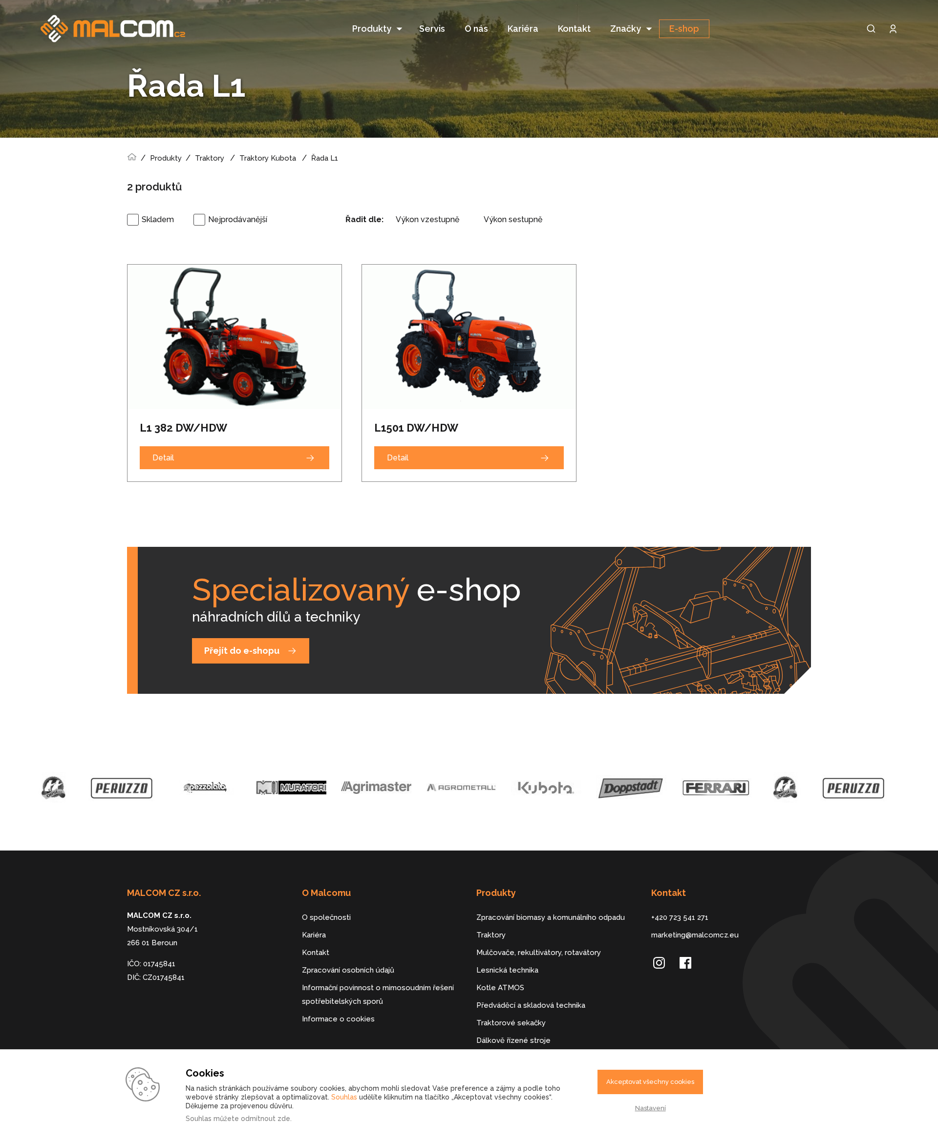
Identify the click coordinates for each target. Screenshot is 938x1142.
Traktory (209, 158)
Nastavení (650, 1108)
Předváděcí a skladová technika (530, 1005)
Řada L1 (324, 158)
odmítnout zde (265, 1118)
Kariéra (523, 28)
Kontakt (574, 28)
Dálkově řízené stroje (513, 1040)
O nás (476, 28)
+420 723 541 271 (679, 917)
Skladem (158, 219)
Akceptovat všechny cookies (650, 1081)
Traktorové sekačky (511, 1022)
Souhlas (344, 1097)
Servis (432, 28)
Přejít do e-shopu (241, 650)
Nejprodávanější (237, 219)
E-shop (684, 28)
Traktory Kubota (268, 158)
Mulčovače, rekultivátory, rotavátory (538, 952)
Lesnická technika (507, 970)
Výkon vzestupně (427, 219)
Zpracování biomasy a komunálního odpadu (550, 917)
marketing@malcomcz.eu (695, 935)
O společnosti (326, 917)
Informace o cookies (338, 1019)
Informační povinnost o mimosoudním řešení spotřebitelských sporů (378, 994)
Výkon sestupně (513, 219)
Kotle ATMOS (500, 987)
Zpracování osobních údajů (348, 970)
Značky (625, 28)
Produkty (371, 28)
